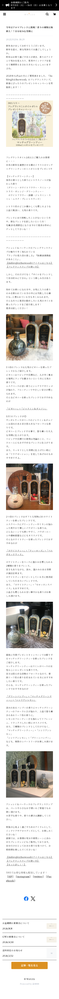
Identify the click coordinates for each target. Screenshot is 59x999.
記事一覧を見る (29, 965)
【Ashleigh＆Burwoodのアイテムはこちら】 (29, 263)
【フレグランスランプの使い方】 (22, 266)
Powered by (26, 984)
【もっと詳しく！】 (16, 864)
